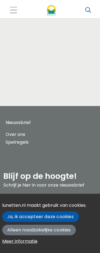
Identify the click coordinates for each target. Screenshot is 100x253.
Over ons (15, 134)
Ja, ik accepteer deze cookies (40, 216)
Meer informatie (20, 241)
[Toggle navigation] (13, 10)
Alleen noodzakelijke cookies (39, 230)
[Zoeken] (88, 10)
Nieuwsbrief (18, 122)
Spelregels (17, 142)
